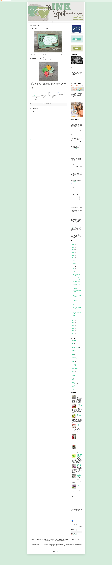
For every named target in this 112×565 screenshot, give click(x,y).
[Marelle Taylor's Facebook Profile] (72, 521)
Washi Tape (73, 382)
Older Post (65, 139)
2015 (73, 320)
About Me (35, 22)
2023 (73, 247)
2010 (73, 328)
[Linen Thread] (61, 92)
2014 (73, 322)
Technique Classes (75, 376)
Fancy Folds (74, 357)
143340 (36, 98)
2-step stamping (74, 340)
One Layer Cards (74, 365)
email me (75, 181)
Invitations (73, 361)
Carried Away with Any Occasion (77, 303)
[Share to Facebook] (48, 103)
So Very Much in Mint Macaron (76, 293)
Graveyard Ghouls (78, 485)
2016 (73, 319)
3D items (73, 341)
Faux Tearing (74, 358)
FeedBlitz (72, 208)
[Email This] (45, 103)
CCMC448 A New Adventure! (76, 305)
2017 (73, 257)
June (74, 268)
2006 (73, 335)
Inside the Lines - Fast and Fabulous (77, 296)
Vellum (73, 380)
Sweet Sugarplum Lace (76, 300)
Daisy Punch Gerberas (79, 445)
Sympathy (73, 375)
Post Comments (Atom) (38, 141)
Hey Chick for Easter (76, 281)
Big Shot (73, 344)
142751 (44, 96)
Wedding (73, 385)
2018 (73, 255)
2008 (73, 331)
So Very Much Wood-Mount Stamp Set (35, 97)
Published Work (74, 369)
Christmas (73, 350)
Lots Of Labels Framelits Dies (52, 95)
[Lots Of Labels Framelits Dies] (53, 94)
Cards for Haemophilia (75, 347)
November (75, 260)
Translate (74, 534)
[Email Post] (43, 103)
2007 (73, 333)
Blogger (58, 551)
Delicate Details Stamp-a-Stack (77, 310)
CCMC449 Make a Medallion (76, 298)
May (74, 269)
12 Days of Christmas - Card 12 (79, 405)
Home (30, 22)
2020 (73, 252)
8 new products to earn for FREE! (77, 291)
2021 (73, 250)
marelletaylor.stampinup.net (75, 97)
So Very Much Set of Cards (77, 279)
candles (73, 386)
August (74, 265)
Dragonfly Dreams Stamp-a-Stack (77, 313)
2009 (73, 330)
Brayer (73, 346)
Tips (72, 378)
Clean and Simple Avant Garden (77, 308)
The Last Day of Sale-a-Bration (77, 275)
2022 (73, 249)
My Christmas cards (75, 364)
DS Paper (73, 353)
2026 (73, 242)
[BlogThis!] (46, 103)
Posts (73, 197)
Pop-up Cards (74, 367)
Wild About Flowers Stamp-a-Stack (79, 475)
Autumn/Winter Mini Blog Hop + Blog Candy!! (79, 455)
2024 (73, 246)
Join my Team (49, 22)
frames (73, 387)
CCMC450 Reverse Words (77, 288)
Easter (73, 354)
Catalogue (76, 123)
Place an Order (41, 22)
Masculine (73, 362)
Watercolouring (74, 383)
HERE (63, 84)
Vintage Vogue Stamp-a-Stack (79, 465)
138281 (52, 96)
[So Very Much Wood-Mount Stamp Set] (36, 95)
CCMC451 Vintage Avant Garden (77, 277)
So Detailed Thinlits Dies (44, 95)
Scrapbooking (74, 372)
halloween (73, 389)
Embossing (73, 355)
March (74, 273)
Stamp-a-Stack (74, 374)
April (74, 271)
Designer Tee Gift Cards (77, 282)
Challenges (73, 348)
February (74, 315)
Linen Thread (61, 94)
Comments (74, 199)
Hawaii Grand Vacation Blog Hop (79, 425)
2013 (73, 323)
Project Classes (74, 368)
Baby (72, 343)
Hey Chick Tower (76, 287)
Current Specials (57, 22)
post (33, 105)
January (74, 317)
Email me (31, 89)
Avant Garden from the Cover (76, 285)
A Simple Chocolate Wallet (79, 415)
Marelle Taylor (73, 519)
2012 (73, 325)
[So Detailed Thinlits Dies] (44, 94)
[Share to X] (47, 103)
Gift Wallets (74, 360)
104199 (61, 95)
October (74, 261)
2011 (73, 327)
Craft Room (74, 351)
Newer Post (32, 139)
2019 (73, 254)
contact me (72, 227)
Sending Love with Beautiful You (79, 435)
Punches (73, 371)
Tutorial (73, 379)
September (75, 263)
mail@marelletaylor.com (75, 79)
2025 (73, 244)
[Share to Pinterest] (50, 103)
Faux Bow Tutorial (78, 396)
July (73, 266)
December (74, 258)
